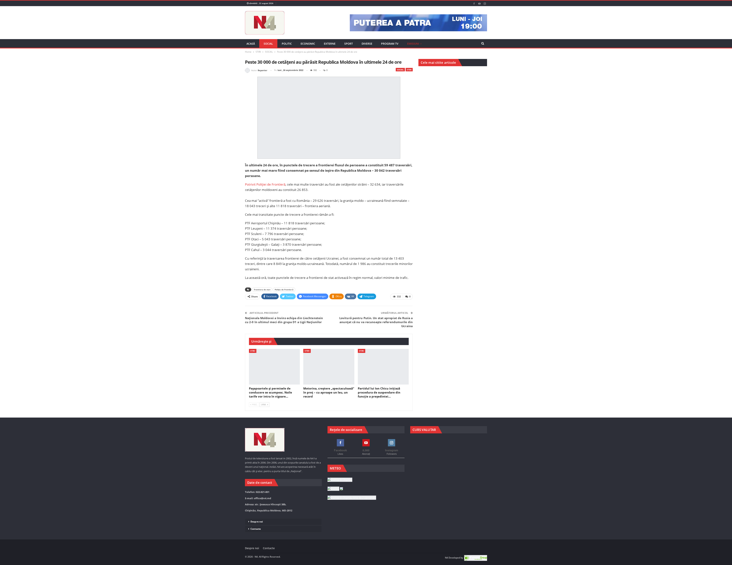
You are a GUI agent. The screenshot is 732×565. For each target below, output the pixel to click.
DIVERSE (367, 43)
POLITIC (287, 43)
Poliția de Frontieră (284, 289)
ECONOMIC (308, 43)
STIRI (409, 69)
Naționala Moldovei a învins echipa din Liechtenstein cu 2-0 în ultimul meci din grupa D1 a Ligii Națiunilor (284, 320)
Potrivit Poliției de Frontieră (265, 184)
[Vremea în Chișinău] (339, 480)
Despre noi (256, 521)
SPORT (348, 43)
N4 (446, 557)
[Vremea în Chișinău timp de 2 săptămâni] (351, 498)
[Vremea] (335, 489)
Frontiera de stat (262, 289)
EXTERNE (330, 43)
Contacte (255, 528)
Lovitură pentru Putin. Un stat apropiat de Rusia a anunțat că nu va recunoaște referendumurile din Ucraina (376, 322)
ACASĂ (250, 43)
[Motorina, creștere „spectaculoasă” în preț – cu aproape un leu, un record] (328, 367)
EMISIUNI (413, 43)
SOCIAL (268, 43)
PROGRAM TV (389, 43)
